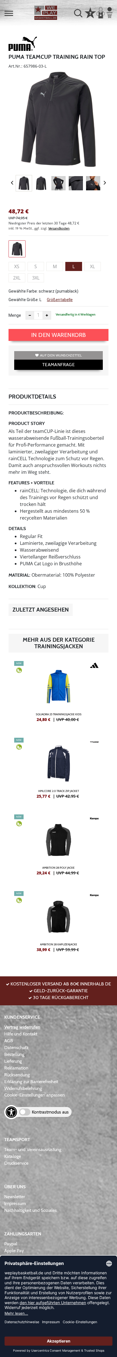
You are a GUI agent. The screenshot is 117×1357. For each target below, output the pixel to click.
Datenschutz (16, 1047)
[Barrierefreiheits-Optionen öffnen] (11, 1112)
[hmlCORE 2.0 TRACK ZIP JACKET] (58, 770)
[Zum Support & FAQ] (90, 12)
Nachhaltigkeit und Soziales (30, 1210)
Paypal (10, 1243)
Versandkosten (59, 228)
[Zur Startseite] (45, 13)
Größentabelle (60, 299)
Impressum (15, 1203)
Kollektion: (22, 586)
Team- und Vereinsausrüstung (32, 1149)
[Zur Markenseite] (23, 44)
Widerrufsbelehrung (23, 1088)
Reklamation (16, 1068)
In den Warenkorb (58, 335)
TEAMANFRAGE (58, 364)
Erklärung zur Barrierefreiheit (31, 1081)
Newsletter (14, 1196)
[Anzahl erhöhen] (47, 315)
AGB (8, 1040)
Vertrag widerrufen (22, 1027)
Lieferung (13, 1061)
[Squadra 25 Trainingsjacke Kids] (58, 693)
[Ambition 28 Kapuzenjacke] (58, 923)
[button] (8, 13)
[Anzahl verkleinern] (30, 315)
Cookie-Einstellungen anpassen (34, 1095)
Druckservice (16, 1163)
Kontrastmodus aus (50, 1112)
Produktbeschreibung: (36, 413)
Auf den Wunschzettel (61, 355)
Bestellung (14, 1054)
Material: (19, 575)
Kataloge (12, 1156)
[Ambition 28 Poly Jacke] (58, 847)
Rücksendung (17, 1074)
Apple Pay (14, 1250)
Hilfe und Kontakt (20, 1034)
